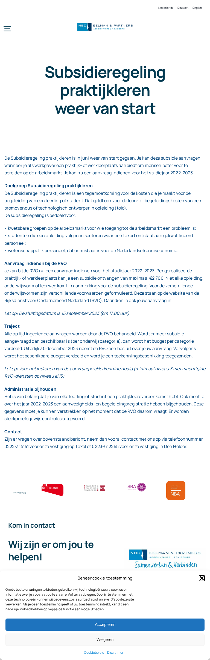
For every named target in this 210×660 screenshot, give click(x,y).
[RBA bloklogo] (94, 486)
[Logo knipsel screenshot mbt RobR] (105, 23)
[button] (202, 578)
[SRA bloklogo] (137, 483)
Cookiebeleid (94, 652)
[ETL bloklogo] (52, 486)
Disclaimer (115, 652)
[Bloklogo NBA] (175, 483)
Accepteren (105, 624)
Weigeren (105, 639)
